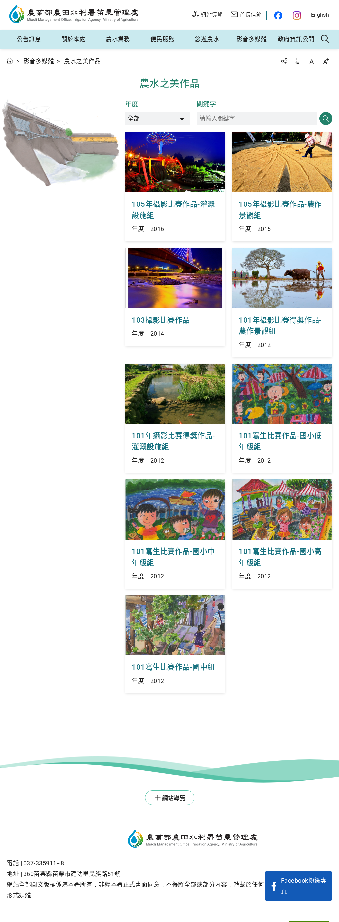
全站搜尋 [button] (325, 39)
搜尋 (325, 118)
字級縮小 (312, 61)
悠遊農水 (207, 39)
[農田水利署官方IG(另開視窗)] (297, 15)
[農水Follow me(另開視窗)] (277, 15)
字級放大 (326, 61)
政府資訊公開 (296, 39)
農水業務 (118, 39)
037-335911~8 (44, 863)
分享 (284, 61)
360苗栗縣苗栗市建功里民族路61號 (72, 873)
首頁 (10, 60)
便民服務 (162, 39)
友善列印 (298, 61)
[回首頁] (136, 839)
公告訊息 (29, 39)
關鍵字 (206, 104)
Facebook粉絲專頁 (304, 885)
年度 (131, 104)
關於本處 (73, 39)
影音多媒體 (251, 39)
